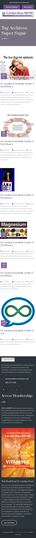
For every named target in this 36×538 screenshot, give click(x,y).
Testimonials (26, 102)
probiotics (3, 258)
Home (5, 38)
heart (7, 253)
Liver (13, 286)
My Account (28, 7)
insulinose (3, 344)
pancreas (25, 286)
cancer (14, 284)
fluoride (24, 152)
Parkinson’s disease (16, 155)
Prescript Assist (20, 99)
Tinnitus (7, 289)
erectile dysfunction (6, 95)
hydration (12, 253)
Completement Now (14, 342)
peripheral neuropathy (19, 256)
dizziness (31, 251)
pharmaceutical (14, 211)
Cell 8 (18, 284)
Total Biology (9, 104)
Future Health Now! (21, 208)
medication (3, 97)
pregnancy (12, 99)
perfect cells (8, 256)
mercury (7, 211)
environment (4, 286)
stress (12, 102)
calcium (9, 284)
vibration (17, 344)
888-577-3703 (10, 382)
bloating (7, 152)
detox (30, 284)
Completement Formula (7, 208)
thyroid (2, 104)
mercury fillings (5, 155)
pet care (29, 256)
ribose (8, 102)
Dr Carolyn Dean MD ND (20, 532)
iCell (33, 342)
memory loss (11, 97)
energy (23, 342)
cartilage (31, 92)
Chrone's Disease (16, 152)
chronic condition (22, 206)
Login (3, 402)
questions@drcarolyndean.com (19, 2)
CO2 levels (24, 284)
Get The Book (9, 523)
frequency (29, 342)
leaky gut (30, 152)
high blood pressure (27, 95)
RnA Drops (23, 211)
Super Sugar (18, 102)
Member (16, 92)
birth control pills (11, 206)
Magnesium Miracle (21, 253)
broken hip (3, 284)
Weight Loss (17, 104)
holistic (30, 208)
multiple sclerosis (21, 97)
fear (10, 286)
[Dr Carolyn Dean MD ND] (18, 14)
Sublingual (8, 157)
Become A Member (12, 7)
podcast (21, 92)
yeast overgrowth (25, 213)
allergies (30, 281)
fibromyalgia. (17, 95)
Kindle (2, 211)
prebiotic (25, 155)
